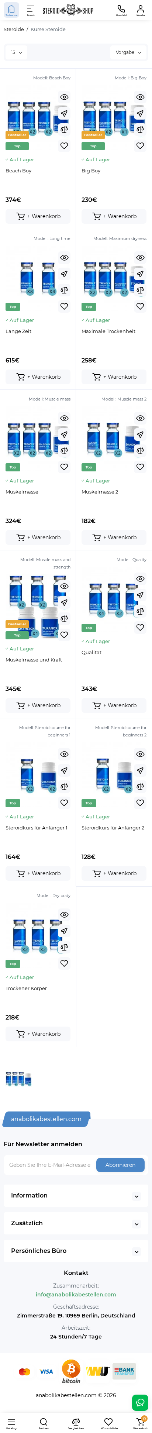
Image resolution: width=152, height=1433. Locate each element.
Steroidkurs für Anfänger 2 (113, 828)
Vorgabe (125, 52)
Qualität (91, 652)
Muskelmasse (22, 492)
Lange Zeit (18, 331)
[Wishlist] (64, 146)
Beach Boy (18, 170)
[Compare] (64, 129)
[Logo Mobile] (68, 10)
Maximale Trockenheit (108, 331)
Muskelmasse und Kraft (34, 660)
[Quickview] (64, 97)
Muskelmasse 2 (100, 492)
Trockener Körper (26, 988)
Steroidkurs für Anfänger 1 (37, 828)
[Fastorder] (64, 113)
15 (13, 52)
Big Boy (91, 170)
